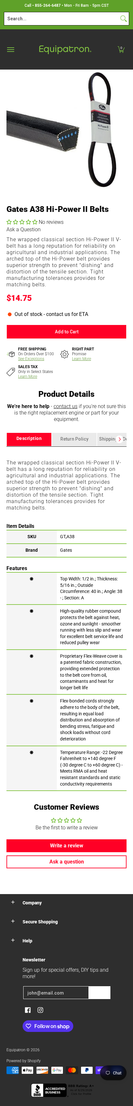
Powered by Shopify (23, 1061)
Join (99, 992)
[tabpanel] (66, 618)
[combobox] (61, 18)
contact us (65, 406)
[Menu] (10, 49)
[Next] (119, 439)
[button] (121, 49)
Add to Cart (66, 331)
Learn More (81, 359)
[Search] (123, 18)
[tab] (29, 439)
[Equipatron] (64, 49)
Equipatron (16, 1050)
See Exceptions (31, 359)
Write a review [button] (66, 846)
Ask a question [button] (66, 862)
